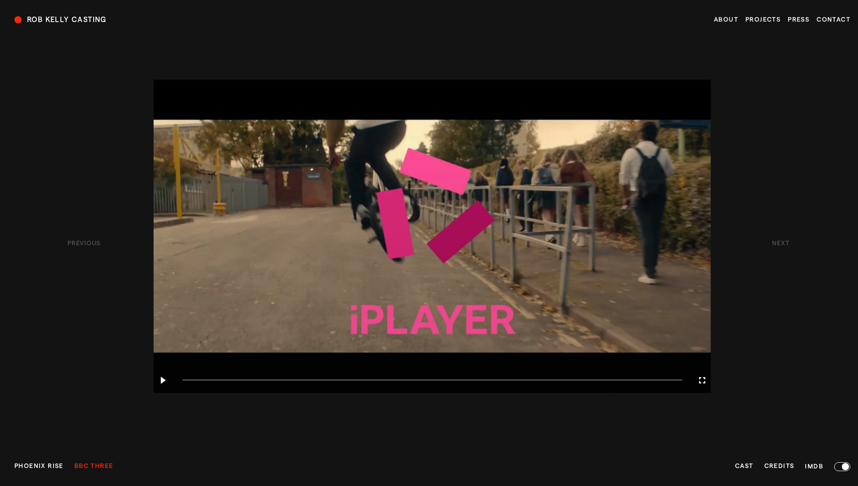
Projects (763, 20)
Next (780, 243)
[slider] (432, 380)
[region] (432, 236)
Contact (833, 20)
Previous (84, 243)
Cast (744, 466)
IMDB (814, 467)
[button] (163, 380)
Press (798, 20)
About (726, 20)
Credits (779, 466)
